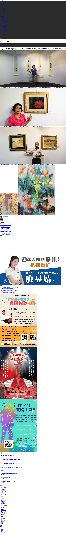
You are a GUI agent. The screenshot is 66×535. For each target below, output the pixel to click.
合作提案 (2, 531)
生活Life (2, 19)
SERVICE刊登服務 (5, 3)
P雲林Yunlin (4, 32)
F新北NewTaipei (4, 27)
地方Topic (2, 509)
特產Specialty (4, 18)
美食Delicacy (4, 17)
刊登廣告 (2, 529)
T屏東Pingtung (3, 496)
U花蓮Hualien (4, 34)
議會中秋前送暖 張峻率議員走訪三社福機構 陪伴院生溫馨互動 (8, 292)
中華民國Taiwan (3, 501)
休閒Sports (2, 503)
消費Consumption (5, 15)
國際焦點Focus (3, 7)
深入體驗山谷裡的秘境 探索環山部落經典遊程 (5, 225)
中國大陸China (4, 8)
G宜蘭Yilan (4, 28)
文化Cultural (2, 512)
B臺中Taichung (3, 487)
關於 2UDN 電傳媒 (3, 532)
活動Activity (2, 514)
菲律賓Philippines (5, 12)
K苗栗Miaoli (4, 29)
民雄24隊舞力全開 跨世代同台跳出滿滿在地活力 (7, 455)
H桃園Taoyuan (3, 491)
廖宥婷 (7, 216)
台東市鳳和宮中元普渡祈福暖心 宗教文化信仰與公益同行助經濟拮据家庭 (9, 290)
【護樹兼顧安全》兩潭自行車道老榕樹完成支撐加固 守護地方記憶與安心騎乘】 (9, 287)
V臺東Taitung (4, 35)
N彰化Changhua (3, 493)
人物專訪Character (3, 502)
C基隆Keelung (4, 25)
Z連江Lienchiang (4, 37)
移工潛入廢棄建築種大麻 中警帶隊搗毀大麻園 (5, 228)
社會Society (2, 518)
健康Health (4, 20)
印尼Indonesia (4, 11)
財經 (1, 523)
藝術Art (2, 522)
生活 (1, 516)
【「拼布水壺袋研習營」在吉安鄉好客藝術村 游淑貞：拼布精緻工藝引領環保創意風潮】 (12, 467)
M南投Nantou (4, 30)
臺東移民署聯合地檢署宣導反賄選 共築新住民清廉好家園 (7, 293)
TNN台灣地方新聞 (6, 6)
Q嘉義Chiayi (2, 495)
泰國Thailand (2, 513)
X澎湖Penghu (4, 36)
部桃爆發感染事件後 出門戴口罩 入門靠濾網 (5, 231)
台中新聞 (3, 216)
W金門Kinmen (2, 498)
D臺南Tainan (4, 26)
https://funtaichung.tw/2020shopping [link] (48, 164)
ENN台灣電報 (5, 5)
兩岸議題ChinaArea (5, 23)
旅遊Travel (2, 16)
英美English (4, 10)
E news (2, 1)
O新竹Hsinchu (2, 494)
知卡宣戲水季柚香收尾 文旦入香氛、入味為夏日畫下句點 (7, 289)
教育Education (3, 511)
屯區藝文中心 (5, 216)
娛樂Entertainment (3, 510)
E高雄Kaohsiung (3, 489)
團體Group (4, 14)
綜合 (1, 519)
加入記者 (2, 530)
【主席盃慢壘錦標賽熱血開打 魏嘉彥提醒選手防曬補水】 (7, 288)
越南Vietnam (4, 9)
